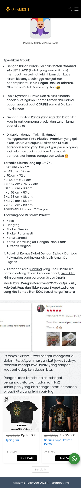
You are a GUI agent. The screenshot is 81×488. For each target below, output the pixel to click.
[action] (74, 458)
